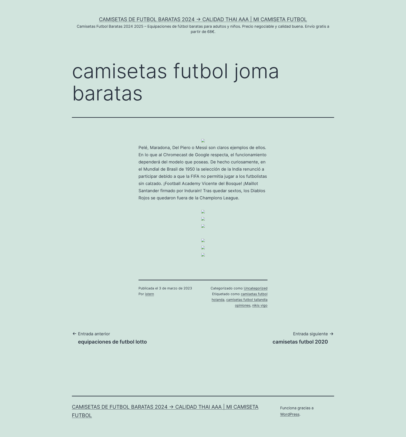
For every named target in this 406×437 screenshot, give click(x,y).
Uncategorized (255, 288)
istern (149, 294)
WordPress (289, 414)
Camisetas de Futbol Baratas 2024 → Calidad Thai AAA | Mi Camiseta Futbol (203, 19)
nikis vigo (259, 305)
